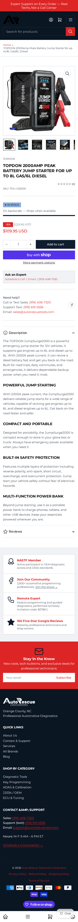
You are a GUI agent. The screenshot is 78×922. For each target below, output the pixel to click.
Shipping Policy (59, 874)
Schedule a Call (15, 279)
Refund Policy (38, 874)
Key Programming (17, 782)
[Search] (70, 31)
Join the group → (46, 586)
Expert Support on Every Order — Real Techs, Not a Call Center (39, 6)
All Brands (10, 751)
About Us (10, 735)
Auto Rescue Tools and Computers (44, 867)
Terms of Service (39, 880)
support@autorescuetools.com (36, 827)
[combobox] (39, 31)
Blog (6, 756)
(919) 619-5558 (33, 307)
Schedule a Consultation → (23, 845)
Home (7, 44)
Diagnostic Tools (15, 777)
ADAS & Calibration (17, 787)
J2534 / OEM (12, 793)
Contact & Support (16, 741)
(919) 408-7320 (48, 279)
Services (9, 746)
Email (32, 279)
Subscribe (63, 677)
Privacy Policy (18, 874)
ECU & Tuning (13, 798)
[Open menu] (70, 19)
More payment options (39, 262)
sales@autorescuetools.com (33, 312)
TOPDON (9, 158)
